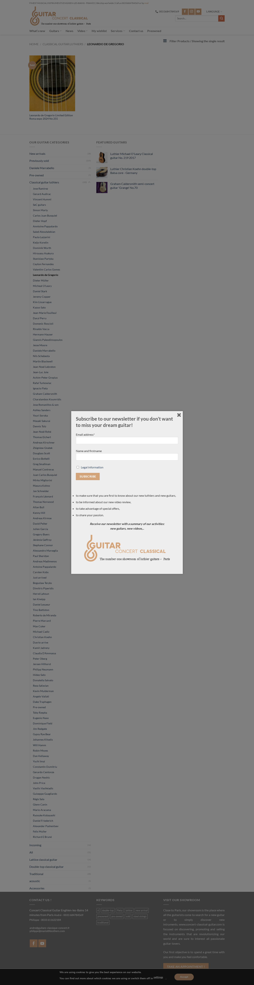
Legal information (92, 467)
